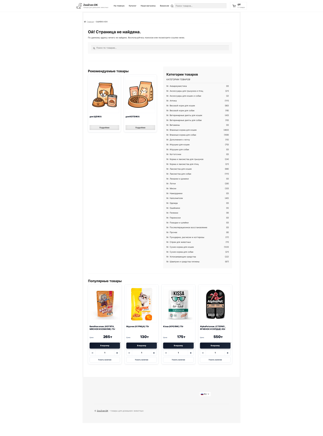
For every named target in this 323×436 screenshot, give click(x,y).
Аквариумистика (178, 86)
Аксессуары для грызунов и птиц (186, 91)
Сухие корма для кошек (182, 247)
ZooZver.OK (102, 411)
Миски (173, 188)
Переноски (175, 217)
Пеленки (174, 213)
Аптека (173, 100)
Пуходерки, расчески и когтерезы (187, 237)
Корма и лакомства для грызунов (186, 159)
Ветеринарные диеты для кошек (186, 115)
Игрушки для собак (179, 149)
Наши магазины (148, 6)
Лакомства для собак (180, 174)
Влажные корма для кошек (183, 130)
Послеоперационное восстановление (188, 227)
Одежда (174, 203)
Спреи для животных (180, 242)
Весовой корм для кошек (182, 105)
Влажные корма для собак (183, 135)
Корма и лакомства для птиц (184, 164)
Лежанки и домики (179, 178)
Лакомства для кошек (181, 169)
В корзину (104, 345)
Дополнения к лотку (180, 139)
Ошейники (175, 208)
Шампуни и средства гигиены (184, 261)
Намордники (176, 193)
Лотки (173, 183)
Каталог (132, 6)
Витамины (175, 125)
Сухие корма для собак (181, 252)
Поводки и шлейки (179, 222)
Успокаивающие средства (183, 256)
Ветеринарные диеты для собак (186, 120)
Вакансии (164, 6)
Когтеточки (175, 154)
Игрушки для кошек (180, 144)
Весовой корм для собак (182, 110)
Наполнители (176, 198)
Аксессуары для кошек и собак (185, 96)
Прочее (173, 232)
